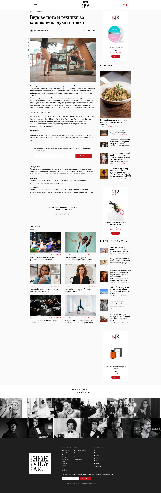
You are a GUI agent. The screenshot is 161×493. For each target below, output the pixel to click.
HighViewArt (92, 286)
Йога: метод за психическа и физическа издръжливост (42, 258)
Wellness (39, 11)
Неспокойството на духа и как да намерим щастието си (44, 290)
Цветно (64, 463)
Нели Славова (121, 308)
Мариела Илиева (43, 31)
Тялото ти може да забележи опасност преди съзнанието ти (119, 249)
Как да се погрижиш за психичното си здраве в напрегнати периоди (120, 261)
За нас (76, 452)
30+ (111, 148)
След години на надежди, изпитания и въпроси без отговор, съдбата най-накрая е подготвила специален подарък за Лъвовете (120, 275)
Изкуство (112, 134)
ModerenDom (78, 459)
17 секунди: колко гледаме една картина (119, 132)
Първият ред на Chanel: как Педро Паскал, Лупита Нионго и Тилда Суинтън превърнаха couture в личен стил (120, 157)
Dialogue (64, 457)
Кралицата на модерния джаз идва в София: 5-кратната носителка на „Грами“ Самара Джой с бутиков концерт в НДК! (120, 172)
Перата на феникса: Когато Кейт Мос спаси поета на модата (120, 304)
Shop (125, 5)
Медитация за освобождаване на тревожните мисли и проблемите (79, 321)
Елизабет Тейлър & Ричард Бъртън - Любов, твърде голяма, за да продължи (120, 317)
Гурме (102, 126)
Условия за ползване (80, 450)
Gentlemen (113, 295)
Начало (32, 11)
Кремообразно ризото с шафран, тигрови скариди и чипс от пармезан (114, 122)
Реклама (76, 455)
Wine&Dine (65, 450)
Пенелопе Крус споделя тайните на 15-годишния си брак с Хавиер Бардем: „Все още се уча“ (120, 143)
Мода (111, 308)
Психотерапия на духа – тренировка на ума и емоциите (78, 258)
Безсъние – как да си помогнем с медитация (44, 321)
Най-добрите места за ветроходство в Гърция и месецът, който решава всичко (120, 290)
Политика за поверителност (82, 457)
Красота (67, 286)
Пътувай (65, 468)
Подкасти (65, 452)
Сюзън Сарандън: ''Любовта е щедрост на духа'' (77, 290)
